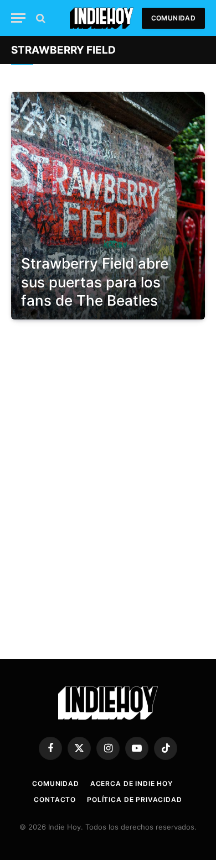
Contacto (55, 799)
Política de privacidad (134, 799)
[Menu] (18, 18)
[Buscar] (39, 18)
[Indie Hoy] (101, 18)
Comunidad (173, 18)
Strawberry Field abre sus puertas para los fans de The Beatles (94, 282)
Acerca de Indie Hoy (131, 783)
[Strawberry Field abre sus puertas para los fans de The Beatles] (108, 205)
